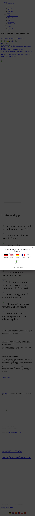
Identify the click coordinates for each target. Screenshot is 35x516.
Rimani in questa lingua (17, 267)
